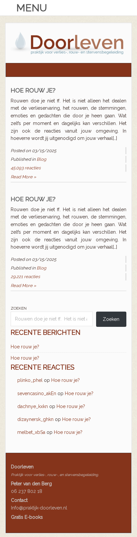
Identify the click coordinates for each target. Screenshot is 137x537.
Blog (41, 159)
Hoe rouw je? (33, 90)
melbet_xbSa (31, 432)
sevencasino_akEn (36, 393)
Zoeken (19, 308)
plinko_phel (30, 380)
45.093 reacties (26, 167)
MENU (30, 8)
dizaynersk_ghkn (35, 419)
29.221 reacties (25, 276)
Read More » (23, 176)
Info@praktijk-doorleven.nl (39, 507)
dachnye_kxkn (32, 406)
